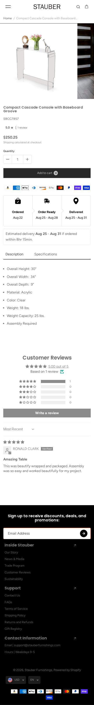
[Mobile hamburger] (8, 6)
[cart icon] (86, 6)
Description (14, 254)
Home (7, 18)
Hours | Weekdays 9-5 (20, 652)
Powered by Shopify (67, 670)
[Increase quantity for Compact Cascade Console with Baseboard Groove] (27, 159)
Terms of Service (16, 609)
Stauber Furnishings (38, 670)
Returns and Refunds (19, 622)
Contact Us (12, 595)
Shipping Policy (15, 615)
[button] (28, 381)
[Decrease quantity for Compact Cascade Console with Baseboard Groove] (7, 159)
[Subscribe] (83, 533)
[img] (13, 442)
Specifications (45, 254)
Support (13, 588)
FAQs (8, 602)
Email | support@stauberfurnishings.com (32, 645)
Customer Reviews (18, 572)
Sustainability (14, 579)
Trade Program (14, 565)
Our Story (11, 552)
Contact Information (26, 638)
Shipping (8, 142)
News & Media (14, 559)
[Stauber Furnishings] (47, 6)
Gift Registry (13, 629)
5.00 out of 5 (58, 366)
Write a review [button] (47, 413)
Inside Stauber (19, 545)
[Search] (78, 6)
